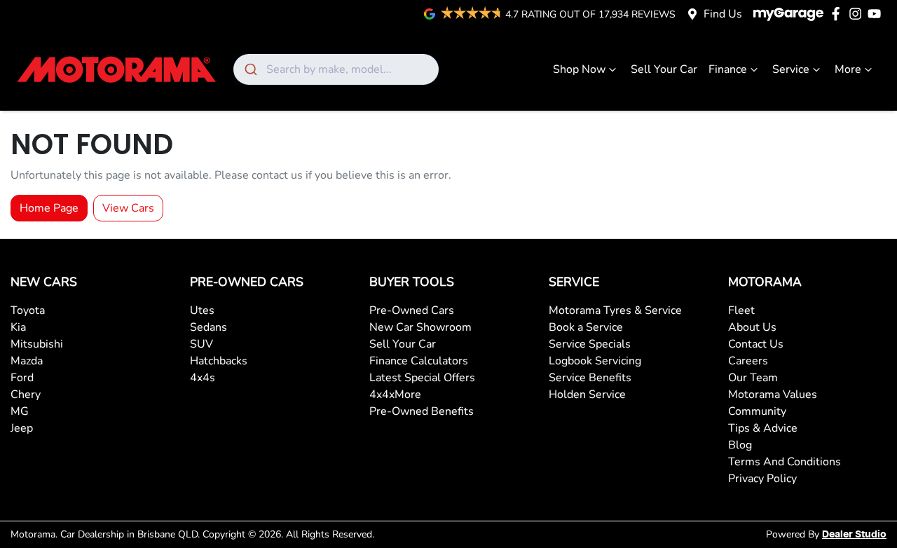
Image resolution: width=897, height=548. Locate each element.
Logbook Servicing (595, 361)
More (848, 69)
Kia (18, 327)
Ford (22, 377)
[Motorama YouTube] (877, 13)
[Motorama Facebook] (838, 13)
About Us (752, 327)
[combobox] (336, 69)
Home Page (49, 208)
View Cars (128, 208)
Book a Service (586, 327)
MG (20, 411)
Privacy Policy (762, 478)
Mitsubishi (37, 344)
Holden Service (587, 394)
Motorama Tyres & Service (615, 310)
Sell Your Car (664, 69)
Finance (727, 69)
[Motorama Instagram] (858, 13)
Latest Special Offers (422, 377)
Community (757, 411)
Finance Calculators (418, 361)
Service (790, 69)
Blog (740, 445)
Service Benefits (590, 377)
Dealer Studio (854, 535)
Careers (748, 361)
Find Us (723, 14)
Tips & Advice (762, 428)
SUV (201, 344)
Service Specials (590, 344)
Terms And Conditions (784, 462)
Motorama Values (772, 394)
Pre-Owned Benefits (421, 411)
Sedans (208, 327)
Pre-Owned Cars (411, 310)
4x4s (202, 377)
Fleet (741, 310)
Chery (26, 394)
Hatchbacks (218, 361)
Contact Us (755, 344)
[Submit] (249, 69)
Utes (202, 310)
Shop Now (579, 69)
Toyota (28, 310)
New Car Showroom (420, 327)
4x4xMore (395, 394)
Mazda (27, 361)
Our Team (753, 377)
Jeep (22, 428)
